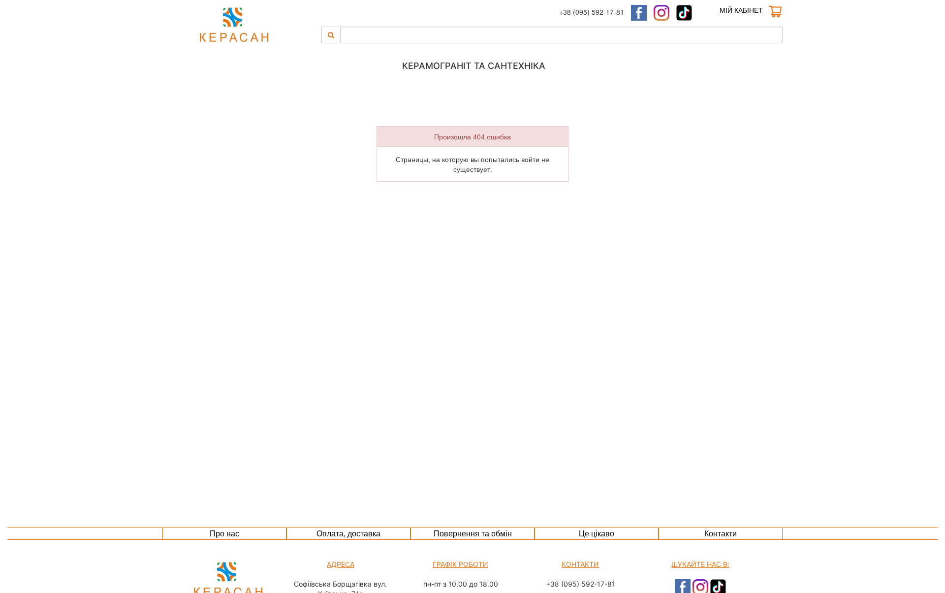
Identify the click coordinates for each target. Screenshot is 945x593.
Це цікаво (596, 533)
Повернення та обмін (473, 533)
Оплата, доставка (348, 533)
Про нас (224, 533)
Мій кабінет (741, 10)
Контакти (720, 533)
